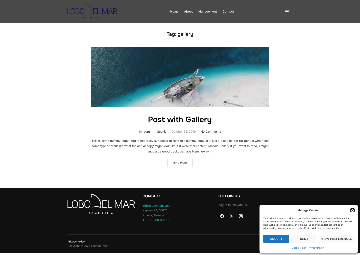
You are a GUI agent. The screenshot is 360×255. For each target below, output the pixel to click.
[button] (352, 210)
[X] (231, 216)
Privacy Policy (316, 247)
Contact (228, 11)
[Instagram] (241, 216)
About (188, 11)
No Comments (211, 131)
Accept (276, 239)
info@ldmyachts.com (157, 205)
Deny (304, 239)
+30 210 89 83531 (155, 220)
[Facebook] (222, 216)
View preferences (336, 239)
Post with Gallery (180, 119)
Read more (182, 162)
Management (207, 11)
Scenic (161, 131)
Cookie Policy (299, 247)
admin (148, 131)
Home (174, 11)
